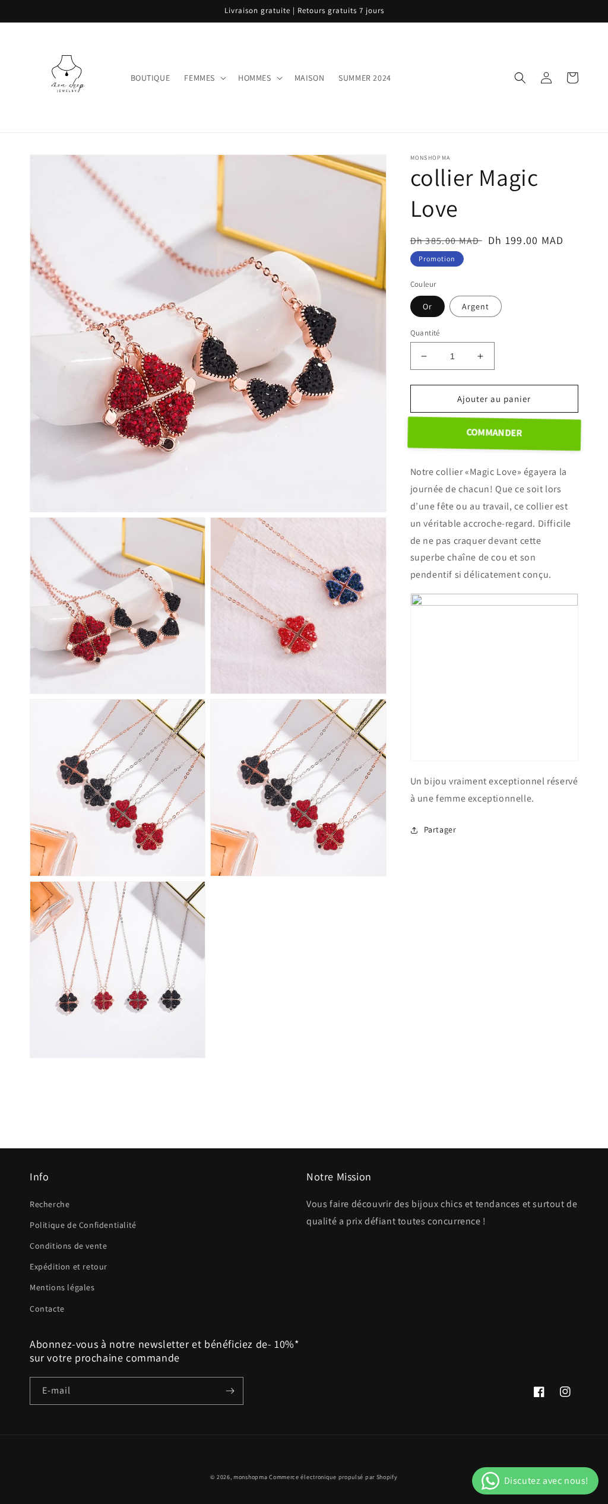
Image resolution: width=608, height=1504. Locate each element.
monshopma (250, 1477)
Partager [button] (440, 829)
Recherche (49, 1204)
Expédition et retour (68, 1266)
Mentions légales (62, 1287)
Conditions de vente (68, 1245)
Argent (475, 306)
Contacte (47, 1308)
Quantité (425, 333)
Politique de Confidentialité (83, 1225)
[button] (204, 77)
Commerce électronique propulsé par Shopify (333, 1477)
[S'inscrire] (230, 1391)
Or (427, 306)
